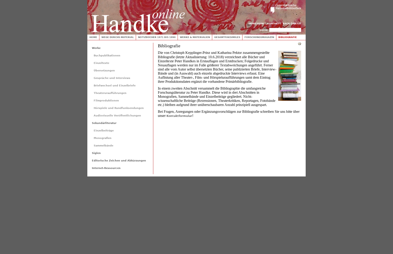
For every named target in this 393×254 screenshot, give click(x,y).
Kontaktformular (179, 116)
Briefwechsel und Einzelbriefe (115, 85)
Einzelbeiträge (104, 130)
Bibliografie (287, 37)
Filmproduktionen (106, 100)
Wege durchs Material (117, 37)
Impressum (256, 23)
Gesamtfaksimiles (227, 37)
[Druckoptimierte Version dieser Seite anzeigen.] (299, 43)
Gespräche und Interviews (112, 78)
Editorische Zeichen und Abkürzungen (119, 160)
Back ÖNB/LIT (292, 23)
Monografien (102, 138)
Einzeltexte (101, 63)
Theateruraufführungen (110, 93)
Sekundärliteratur (104, 123)
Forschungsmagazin (259, 37)
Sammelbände (103, 145)
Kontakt (273, 23)
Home (93, 37)
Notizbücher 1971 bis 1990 (157, 37)
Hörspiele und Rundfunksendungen (119, 108)
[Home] (138, 16)
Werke (96, 48)
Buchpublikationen (107, 55)
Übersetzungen (104, 70)
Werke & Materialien (195, 37)
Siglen (96, 153)
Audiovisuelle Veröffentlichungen (117, 115)
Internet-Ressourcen (106, 168)
